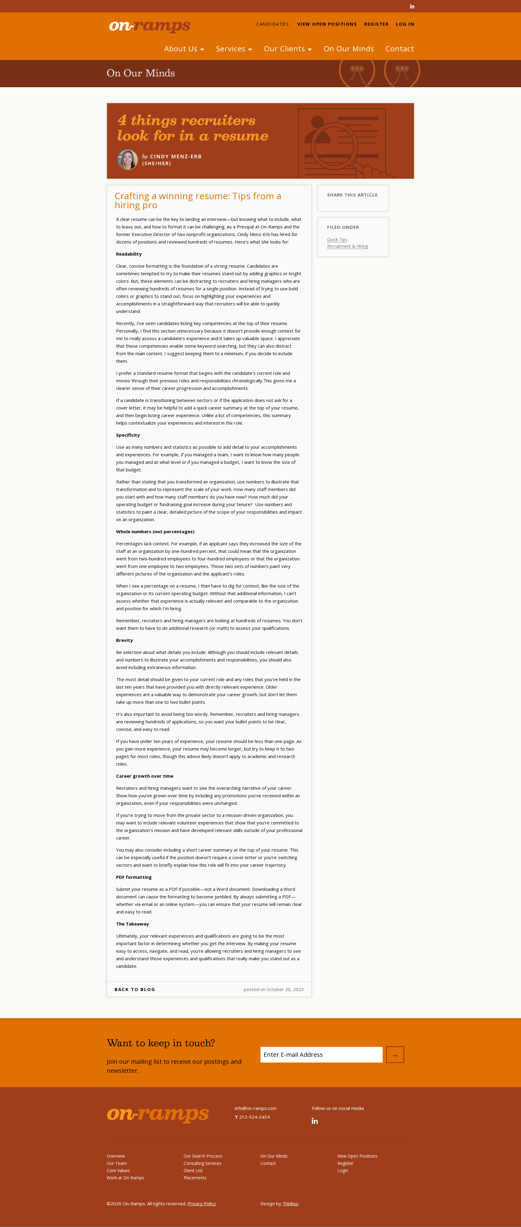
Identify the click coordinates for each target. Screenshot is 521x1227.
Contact (400, 48)
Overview (116, 1156)
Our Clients (285, 48)
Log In (405, 24)
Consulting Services (202, 1163)
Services (232, 48)
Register (376, 24)
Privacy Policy (202, 1203)
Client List (193, 1170)
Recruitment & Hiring (347, 246)
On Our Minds (349, 48)
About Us (182, 48)
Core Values (118, 1170)
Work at (125, 1178)
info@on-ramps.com (255, 1108)
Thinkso (290, 1203)
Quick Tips (337, 239)
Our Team (117, 1163)
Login (342, 1170)
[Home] (155, 26)
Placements (195, 1178)
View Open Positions (327, 24)
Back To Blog (135, 989)
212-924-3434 (252, 1117)
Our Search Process (203, 1156)
